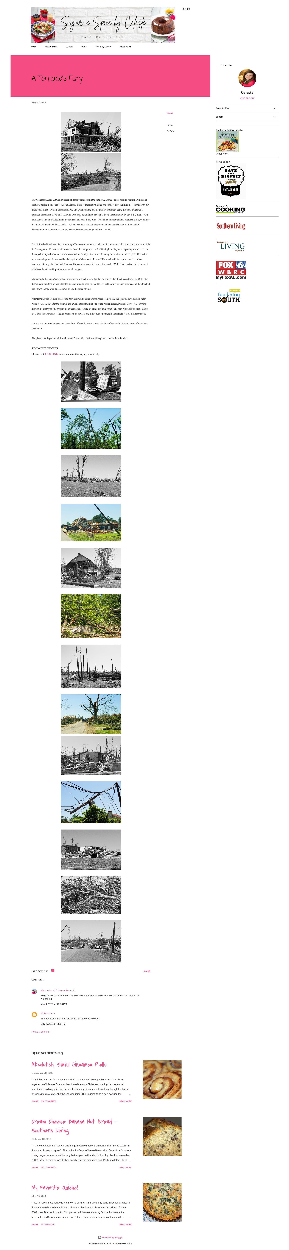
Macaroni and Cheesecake (55, 990)
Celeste (247, 92)
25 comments (48, 1224)
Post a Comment (40, 1031)
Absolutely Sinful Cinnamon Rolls (69, 1064)
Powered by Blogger (112, 1237)
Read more (126, 1101)
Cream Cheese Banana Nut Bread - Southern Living (74, 1126)
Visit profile (247, 98)
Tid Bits (170, 131)
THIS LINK (51, 354)
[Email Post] (53, 971)
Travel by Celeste (103, 46)
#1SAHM (45, 1013)
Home (33, 46)
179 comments (48, 1101)
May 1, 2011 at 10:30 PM (54, 1004)
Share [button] (170, 113)
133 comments (48, 1167)
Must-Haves (125, 46)
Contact (69, 46)
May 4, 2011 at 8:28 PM (53, 1024)
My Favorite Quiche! (55, 1187)
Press (84, 46)
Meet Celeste (51, 46)
